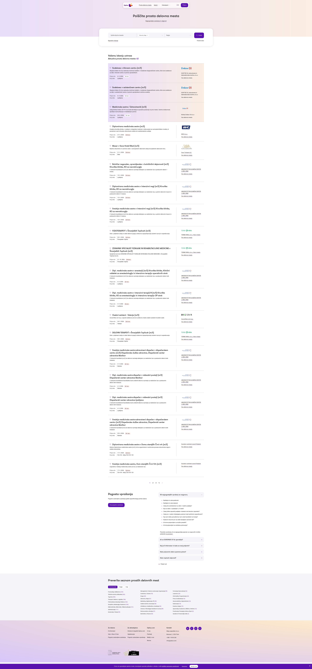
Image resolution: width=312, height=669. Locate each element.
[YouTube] (200, 628)
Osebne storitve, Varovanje (147, 603)
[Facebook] (191, 628)
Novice (149, 640)
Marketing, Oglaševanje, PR (147, 601)
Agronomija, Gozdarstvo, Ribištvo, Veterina (183, 608)
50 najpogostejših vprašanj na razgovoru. (174, 495)
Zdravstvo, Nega (144, 598)
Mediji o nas (150, 637)
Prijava (184, 5)
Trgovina (110, 597)
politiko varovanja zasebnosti (170, 666)
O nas (148, 631)
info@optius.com (171, 641)
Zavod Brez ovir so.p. (187, 319)
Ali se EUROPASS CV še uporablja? (171, 540)
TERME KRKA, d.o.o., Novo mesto (190, 235)
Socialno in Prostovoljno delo (180, 613)
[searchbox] (179, 35)
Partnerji (149, 634)
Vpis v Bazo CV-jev (113, 634)
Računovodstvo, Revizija (146, 611)
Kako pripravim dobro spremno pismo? (173, 552)
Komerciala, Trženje (113, 612)
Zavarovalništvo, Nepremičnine (180, 601)
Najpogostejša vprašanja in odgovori (156, 21)
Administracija (111, 609)
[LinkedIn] (187, 628)
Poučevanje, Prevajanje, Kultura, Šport (182, 611)
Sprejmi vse (194, 666)
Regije (120, 587)
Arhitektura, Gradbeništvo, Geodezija (149, 606)
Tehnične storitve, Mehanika (115, 594)
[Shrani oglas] (110, 68)
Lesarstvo (175, 593)
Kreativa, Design (177, 606)
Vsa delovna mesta (186, 78)
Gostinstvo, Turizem (145, 593)
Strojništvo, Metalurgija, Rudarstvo (116, 604)
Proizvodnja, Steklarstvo (114, 592)
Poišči (200, 35)
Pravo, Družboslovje (178, 598)
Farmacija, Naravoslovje (179, 591)
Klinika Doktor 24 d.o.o (187, 114)
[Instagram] (195, 628)
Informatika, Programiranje (179, 596)
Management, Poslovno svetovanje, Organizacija (152, 591)
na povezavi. (169, 534)
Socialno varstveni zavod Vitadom (191, 444)
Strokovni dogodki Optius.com (136, 631)
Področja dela (112, 587)
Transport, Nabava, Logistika (115, 599)
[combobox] (150, 35)
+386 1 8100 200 (171, 637)
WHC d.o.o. (184, 134)
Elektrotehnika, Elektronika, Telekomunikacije (119, 607)
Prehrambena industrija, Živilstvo (116, 602)
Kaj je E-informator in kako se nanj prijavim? (174, 546)
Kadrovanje (176, 603)
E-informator (111, 631)
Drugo (142, 596)
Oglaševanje (131, 634)
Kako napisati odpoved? (168, 558)
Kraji (127, 587)
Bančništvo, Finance (145, 613)
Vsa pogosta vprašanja (116, 505)
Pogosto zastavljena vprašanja (117, 637)
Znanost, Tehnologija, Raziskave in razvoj (150, 608)
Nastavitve (184, 666)
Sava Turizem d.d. (186, 152)
